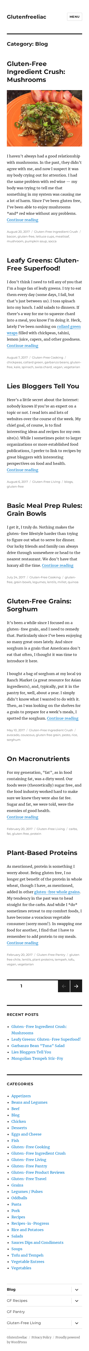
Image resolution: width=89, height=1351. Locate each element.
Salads (17, 1236)
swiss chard (43, 367)
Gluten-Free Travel (28, 1178)
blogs (68, 481)
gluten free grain (48, 735)
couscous (27, 735)
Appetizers (21, 1096)
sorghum (14, 739)
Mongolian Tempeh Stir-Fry (37, 1058)
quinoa (73, 582)
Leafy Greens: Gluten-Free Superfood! (43, 264)
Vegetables (21, 1268)
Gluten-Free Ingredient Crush (56, 231)
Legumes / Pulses (27, 1191)
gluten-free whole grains (57, 892)
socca (52, 241)
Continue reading (22, 220)
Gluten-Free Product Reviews (38, 1172)
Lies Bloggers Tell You (43, 386)
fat (9, 833)
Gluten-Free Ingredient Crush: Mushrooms (36, 71)
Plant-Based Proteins (42, 853)
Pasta (16, 1204)
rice (74, 735)
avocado (13, 735)
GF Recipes (17, 1300)
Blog (15, 1115)
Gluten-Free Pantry (51, 954)
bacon (11, 236)
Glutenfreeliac (26, 17)
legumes (39, 582)
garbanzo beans (56, 362)
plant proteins (42, 959)
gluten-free (26, 236)
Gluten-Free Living (46, 481)
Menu (75, 16)
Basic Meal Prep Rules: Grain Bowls (44, 509)
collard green (33, 362)
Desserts (19, 1128)
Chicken (18, 1121)
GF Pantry (16, 1312)
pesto (66, 735)
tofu (71, 959)
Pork (15, 1210)
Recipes (18, 1217)
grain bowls (22, 582)
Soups (16, 1249)
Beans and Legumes (29, 1102)
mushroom (15, 241)
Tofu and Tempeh (27, 1255)
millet (62, 582)
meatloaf (62, 236)
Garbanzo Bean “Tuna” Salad (38, 1045)
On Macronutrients (38, 759)
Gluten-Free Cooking (47, 357)
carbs (73, 829)
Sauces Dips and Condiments (37, 1242)
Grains (17, 1185)
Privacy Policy (41, 1337)
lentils (51, 582)
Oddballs (19, 1198)
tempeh (61, 959)
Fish (15, 1140)
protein (35, 833)
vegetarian (72, 367)
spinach (28, 367)
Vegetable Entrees (27, 1261)
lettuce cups (45, 236)
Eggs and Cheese (26, 1134)
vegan (58, 367)
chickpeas (14, 362)
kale (17, 367)
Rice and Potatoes (27, 1229)
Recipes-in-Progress (30, 1223)
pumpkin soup (36, 241)
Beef (15, 1108)
